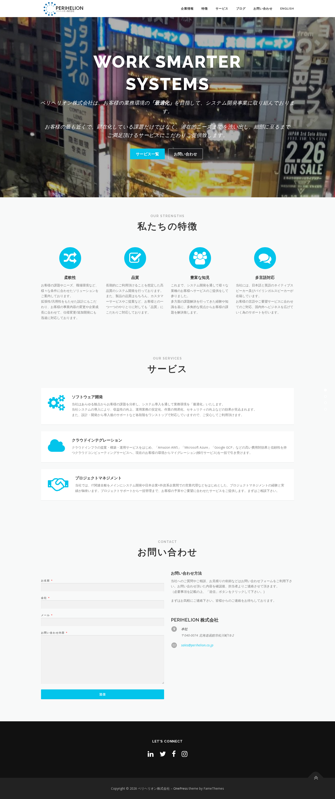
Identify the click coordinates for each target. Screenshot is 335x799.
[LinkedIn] (151, 753)
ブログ (241, 8)
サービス (222, 8)
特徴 (204, 8)
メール (46, 615)
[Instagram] (185, 753)
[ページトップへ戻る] (316, 778)
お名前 (46, 580)
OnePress (180, 788)
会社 (45, 597)
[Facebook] (174, 753)
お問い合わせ (263, 8)
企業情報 (187, 8)
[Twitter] (163, 753)
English (287, 8)
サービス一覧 (147, 154)
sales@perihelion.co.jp (197, 645)
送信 (102, 694)
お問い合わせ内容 (54, 632)
